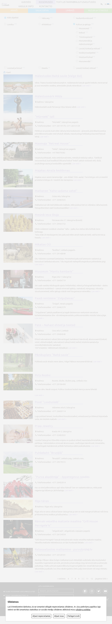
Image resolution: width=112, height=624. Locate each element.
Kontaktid (45, 6)
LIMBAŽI (70, 10)
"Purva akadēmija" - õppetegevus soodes (62, 476)
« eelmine (61, 579)
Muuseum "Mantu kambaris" (54, 271)
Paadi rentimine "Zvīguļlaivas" (55, 298)
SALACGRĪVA (42, 10)
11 (87, 579)
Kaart (8, 72)
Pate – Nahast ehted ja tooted (55, 325)
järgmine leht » (101, 579)
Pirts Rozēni (42, 375)
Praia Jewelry (44, 426)
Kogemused (46, 2)
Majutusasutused (85, 2)
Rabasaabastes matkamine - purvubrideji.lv (63, 549)
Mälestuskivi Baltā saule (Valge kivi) (58, 75)
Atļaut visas (59, 616)
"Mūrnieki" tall (44, 116)
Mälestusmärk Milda (48, 96)
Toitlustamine (65, 2)
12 (92, 579)
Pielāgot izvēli (74, 616)
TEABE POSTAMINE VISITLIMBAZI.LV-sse (20, 591)
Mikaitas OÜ (43, 244)
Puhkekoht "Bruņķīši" (49, 452)
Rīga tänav (42, 501)
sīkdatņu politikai (83, 610)
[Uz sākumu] (5, 4)
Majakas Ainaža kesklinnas (52, 170)
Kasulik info (26, 6)
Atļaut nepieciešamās (41, 616)
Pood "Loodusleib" (47, 402)
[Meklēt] (101, 4)
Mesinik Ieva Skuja (47, 214)
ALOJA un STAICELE (98, 10)
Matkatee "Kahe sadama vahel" (56, 190)
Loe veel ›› (86, 86)
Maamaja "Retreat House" (52, 143)
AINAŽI (14, 10)
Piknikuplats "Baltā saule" (52, 354)
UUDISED (26, 2)
